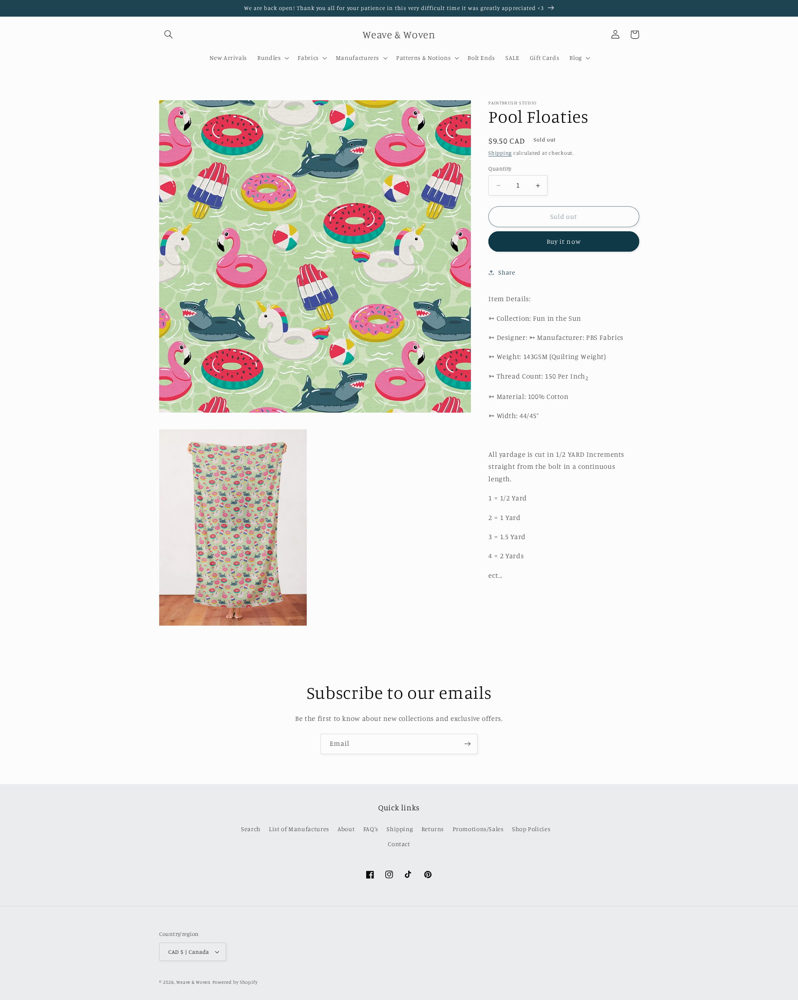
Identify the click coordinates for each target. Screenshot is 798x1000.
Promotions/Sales (478, 828)
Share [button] (506, 272)
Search (251, 828)
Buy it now (564, 241)
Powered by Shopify (235, 982)
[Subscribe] (467, 744)
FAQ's (370, 828)
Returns (432, 828)
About (346, 828)
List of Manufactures (299, 828)
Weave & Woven (193, 982)
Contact (399, 843)
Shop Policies (531, 828)
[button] (168, 34)
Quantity (499, 168)
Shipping (500, 153)
